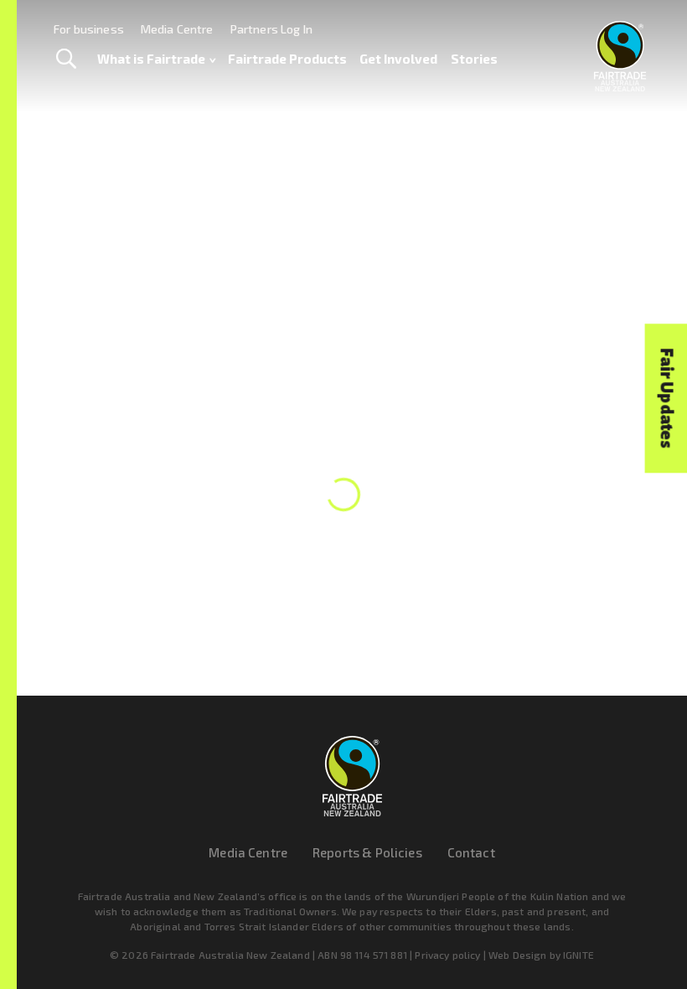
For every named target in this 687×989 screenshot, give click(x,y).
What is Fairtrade (151, 58)
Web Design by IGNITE (541, 955)
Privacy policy (447, 955)
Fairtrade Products (287, 58)
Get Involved (398, 58)
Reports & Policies (367, 852)
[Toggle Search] (65, 59)
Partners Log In (271, 29)
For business (89, 29)
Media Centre (177, 29)
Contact (471, 852)
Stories (474, 58)
